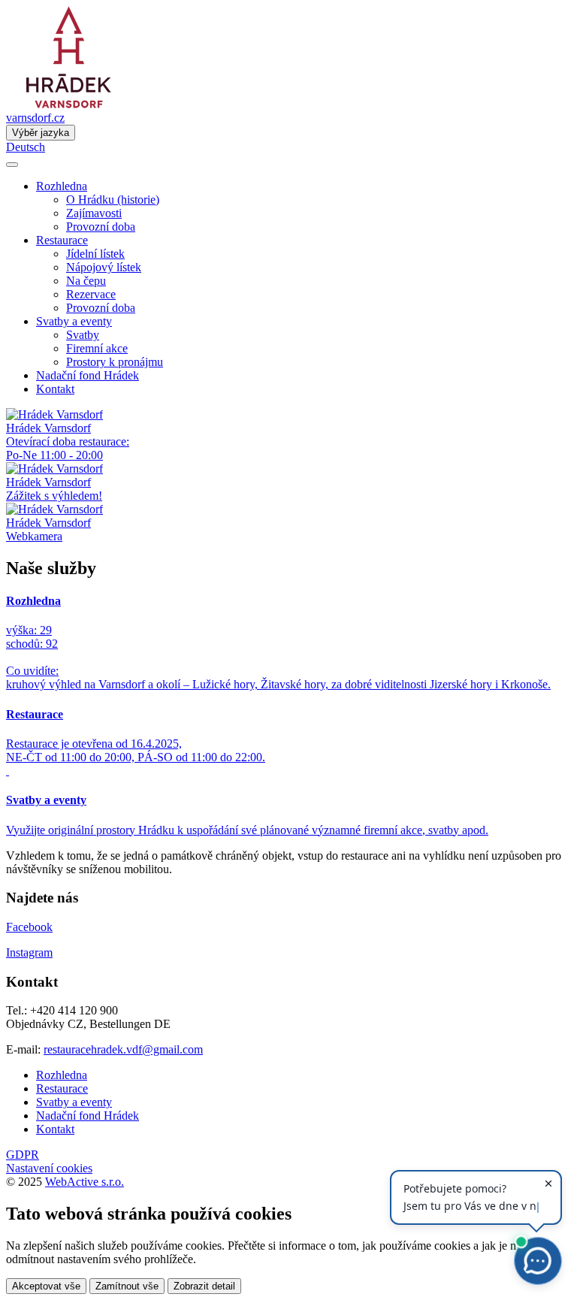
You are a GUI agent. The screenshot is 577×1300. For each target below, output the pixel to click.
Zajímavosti (94, 213)
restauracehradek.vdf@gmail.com (123, 1049)
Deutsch (25, 147)
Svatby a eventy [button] (74, 321)
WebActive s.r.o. (84, 1181)
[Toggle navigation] (12, 164)
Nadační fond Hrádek (87, 375)
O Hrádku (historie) (112, 199)
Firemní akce (97, 348)
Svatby (82, 334)
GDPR (22, 1154)
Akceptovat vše (46, 1286)
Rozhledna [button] (61, 186)
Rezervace (91, 294)
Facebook (29, 927)
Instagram (29, 952)
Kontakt (55, 388)
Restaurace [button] (62, 240)
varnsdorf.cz (35, 117)
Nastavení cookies (49, 1168)
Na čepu (86, 280)
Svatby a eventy (74, 1102)
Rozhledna (61, 1075)
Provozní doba (100, 226)
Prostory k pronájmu (114, 361)
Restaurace (62, 1088)
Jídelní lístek (95, 253)
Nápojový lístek (103, 267)
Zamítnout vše (127, 1286)
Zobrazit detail (204, 1286)
